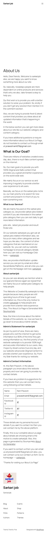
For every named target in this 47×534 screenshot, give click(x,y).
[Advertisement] (23, 38)
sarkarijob (20, 457)
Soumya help (9, 311)
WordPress (40, 530)
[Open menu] (42, 3)
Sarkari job (8, 3)
